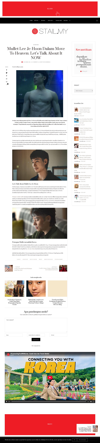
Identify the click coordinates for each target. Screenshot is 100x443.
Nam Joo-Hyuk (31, 248)
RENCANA (43, 20)
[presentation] (8, 291)
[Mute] (91, 401)
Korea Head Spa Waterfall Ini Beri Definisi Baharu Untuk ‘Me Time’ (86, 121)
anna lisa (28, 62)
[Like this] (6, 84)
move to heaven (33, 259)
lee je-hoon (25, 259)
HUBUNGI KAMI (59, 20)
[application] (50, 377)
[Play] (6, 401)
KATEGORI (36, 20)
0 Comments (35, 62)
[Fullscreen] (93, 401)
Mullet (40, 259)
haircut (18, 259)
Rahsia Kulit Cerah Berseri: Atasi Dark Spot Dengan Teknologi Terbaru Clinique (14, 301)
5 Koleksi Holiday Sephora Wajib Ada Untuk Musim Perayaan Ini (85, 177)
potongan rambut (59, 259)
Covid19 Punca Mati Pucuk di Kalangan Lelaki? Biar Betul (84, 429)
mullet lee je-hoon (48, 259)
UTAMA (31, 20)
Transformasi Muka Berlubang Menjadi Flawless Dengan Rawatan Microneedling (36, 302)
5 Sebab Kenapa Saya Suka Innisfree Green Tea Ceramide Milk (85, 197)
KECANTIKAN (36, 44)
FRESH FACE (50, 20)
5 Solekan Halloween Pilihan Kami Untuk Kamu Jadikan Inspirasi (57, 301)
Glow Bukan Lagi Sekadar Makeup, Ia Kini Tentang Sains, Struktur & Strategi (85, 157)
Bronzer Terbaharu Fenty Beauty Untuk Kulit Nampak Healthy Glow (85, 130)
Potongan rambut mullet (18, 196)
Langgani (66, 20)
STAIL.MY (82, 115)
